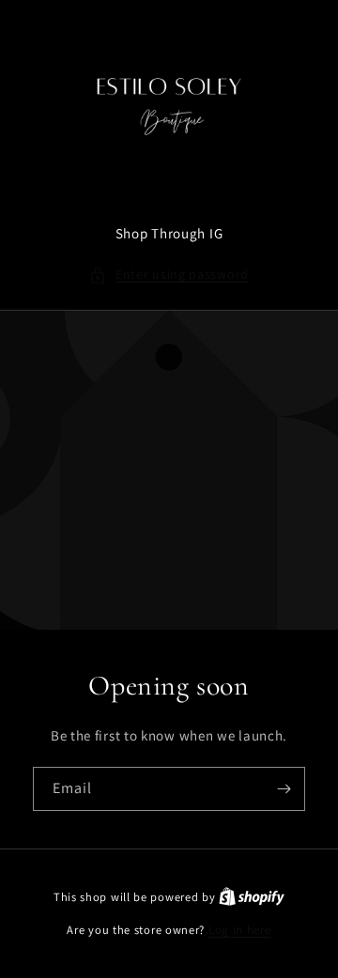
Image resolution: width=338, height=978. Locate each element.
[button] (169, 274)
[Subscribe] (283, 789)
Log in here (239, 930)
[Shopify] (251, 897)
